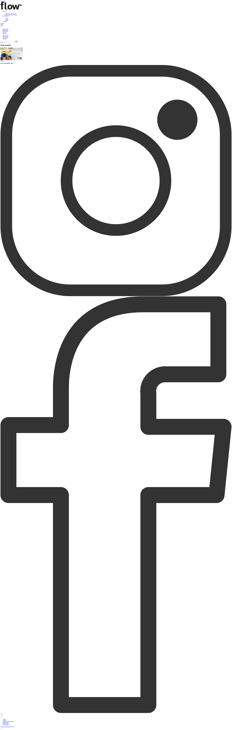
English (6, 20)
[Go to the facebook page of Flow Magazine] (116, 712)
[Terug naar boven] (1, 728)
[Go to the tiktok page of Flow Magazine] (1, 717)
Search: (1, 42)
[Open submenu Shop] (5, 11)
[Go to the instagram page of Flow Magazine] (116, 295)
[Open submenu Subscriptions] (8, 16)
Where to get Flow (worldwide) (11, 14)
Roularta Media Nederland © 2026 (7, 726)
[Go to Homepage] (11, 9)
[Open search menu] (1, 25)
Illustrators (2, 60)
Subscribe (2, 23)
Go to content (3, 1)
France (6, 18)
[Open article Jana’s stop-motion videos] (11, 59)
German (6, 19)
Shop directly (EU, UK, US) (10, 13)
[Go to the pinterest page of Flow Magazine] (1, 714)
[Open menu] (0, 27)
